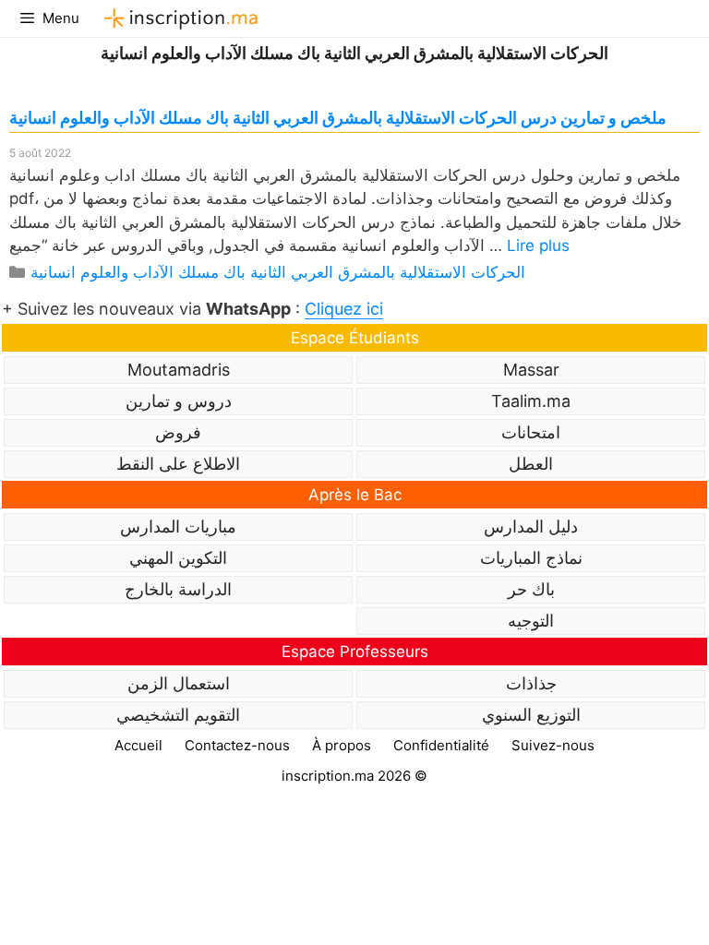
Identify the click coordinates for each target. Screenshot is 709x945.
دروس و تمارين (179, 401)
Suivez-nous (553, 745)
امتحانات (530, 432)
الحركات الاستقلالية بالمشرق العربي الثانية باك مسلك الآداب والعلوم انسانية (277, 272)
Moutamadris (178, 369)
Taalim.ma (531, 401)
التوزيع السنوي (531, 714)
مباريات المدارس (178, 526)
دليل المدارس (531, 526)
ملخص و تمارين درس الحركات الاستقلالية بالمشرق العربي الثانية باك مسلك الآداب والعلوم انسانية (338, 117)
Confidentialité (441, 745)
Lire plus (538, 245)
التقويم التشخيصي (178, 714)
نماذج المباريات (531, 558)
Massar (531, 369)
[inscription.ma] (178, 18)
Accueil (138, 745)
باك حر (531, 589)
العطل (531, 463)
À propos (341, 745)
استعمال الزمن (178, 683)
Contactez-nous (237, 745)
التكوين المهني (178, 558)
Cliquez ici (344, 308)
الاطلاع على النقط (178, 463)
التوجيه (531, 620)
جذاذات (531, 683)
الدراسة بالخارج (178, 589)
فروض (178, 432)
